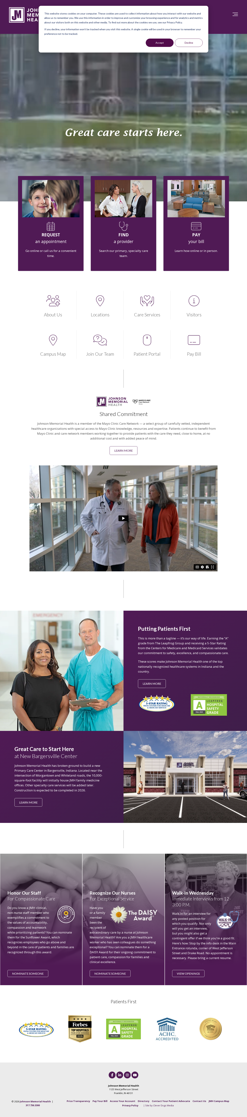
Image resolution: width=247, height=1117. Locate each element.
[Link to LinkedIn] (119, 1075)
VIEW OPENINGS (188, 973)
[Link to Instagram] (127, 1075)
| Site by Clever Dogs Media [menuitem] (158, 1105)
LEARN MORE (123, 450)
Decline (189, 42)
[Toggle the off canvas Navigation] (235, 15)
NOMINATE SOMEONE (28, 973)
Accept (160, 42)
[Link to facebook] (112, 1075)
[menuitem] (78, 1101)
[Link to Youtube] (134, 1075)
